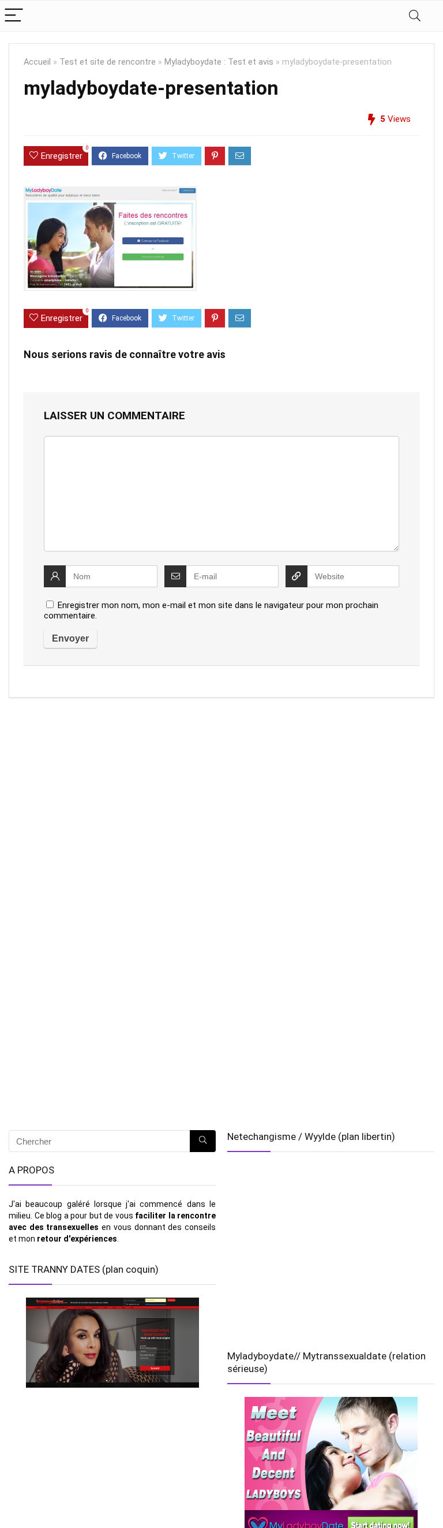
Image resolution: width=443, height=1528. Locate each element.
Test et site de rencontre (107, 62)
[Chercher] (203, 1141)
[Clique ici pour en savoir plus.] (112, 1343)
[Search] (415, 16)
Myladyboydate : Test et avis (218, 62)
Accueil (37, 62)
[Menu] (14, 16)
